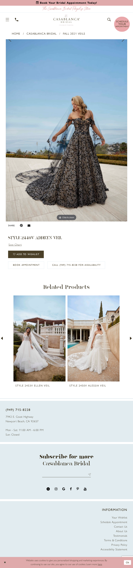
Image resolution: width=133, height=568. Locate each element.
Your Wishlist (119, 517)
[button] (7, 19)
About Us (121, 531)
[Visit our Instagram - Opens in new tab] (56, 489)
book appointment (26, 265)
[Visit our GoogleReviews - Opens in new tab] (63, 489)
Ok (127, 562)
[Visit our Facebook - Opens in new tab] (71, 489)
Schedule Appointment (114, 522)
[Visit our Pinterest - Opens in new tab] (78, 489)
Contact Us (120, 526)
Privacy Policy (119, 544)
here (100, 564)
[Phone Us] (16, 19)
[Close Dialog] (5, 562)
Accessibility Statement (114, 549)
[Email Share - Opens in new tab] (29, 225)
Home (16, 33)
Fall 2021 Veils (74, 33)
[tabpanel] (66, 130)
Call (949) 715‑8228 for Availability (76, 265)
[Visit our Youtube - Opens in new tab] (85, 489)
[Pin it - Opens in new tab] (21, 226)
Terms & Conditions (115, 540)
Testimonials (120, 535)
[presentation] (39, 338)
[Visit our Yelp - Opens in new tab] (48, 489)
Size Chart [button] (15, 244)
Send (89, 474)
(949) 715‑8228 (18, 410)
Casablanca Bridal (42, 33)
